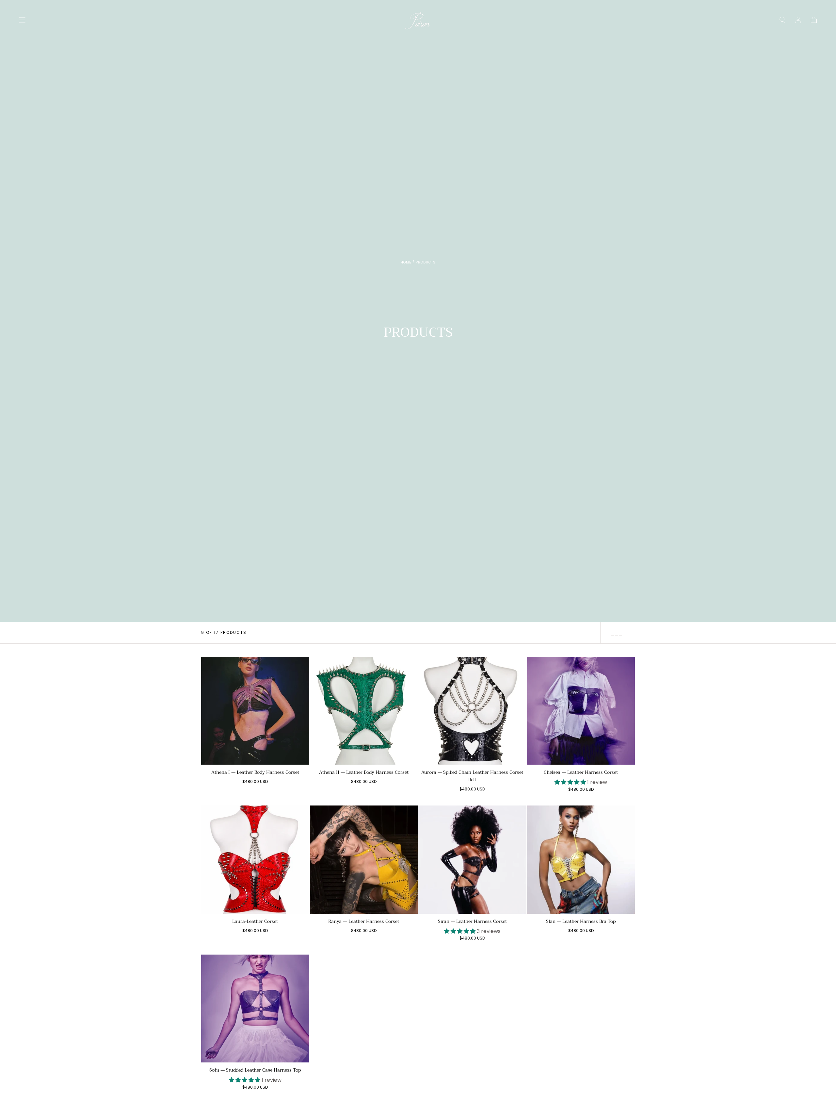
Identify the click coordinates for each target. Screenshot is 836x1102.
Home (406, 262)
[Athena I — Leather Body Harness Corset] (255, 711)
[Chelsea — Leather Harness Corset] (581, 711)
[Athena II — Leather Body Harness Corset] (364, 711)
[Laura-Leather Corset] (255, 859)
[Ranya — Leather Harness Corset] (364, 859)
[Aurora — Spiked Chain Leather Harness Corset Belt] (472, 711)
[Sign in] (798, 20)
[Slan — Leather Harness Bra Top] (581, 859)
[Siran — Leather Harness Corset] (472, 859)
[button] (22, 20)
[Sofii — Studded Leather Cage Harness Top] (255, 1009)
